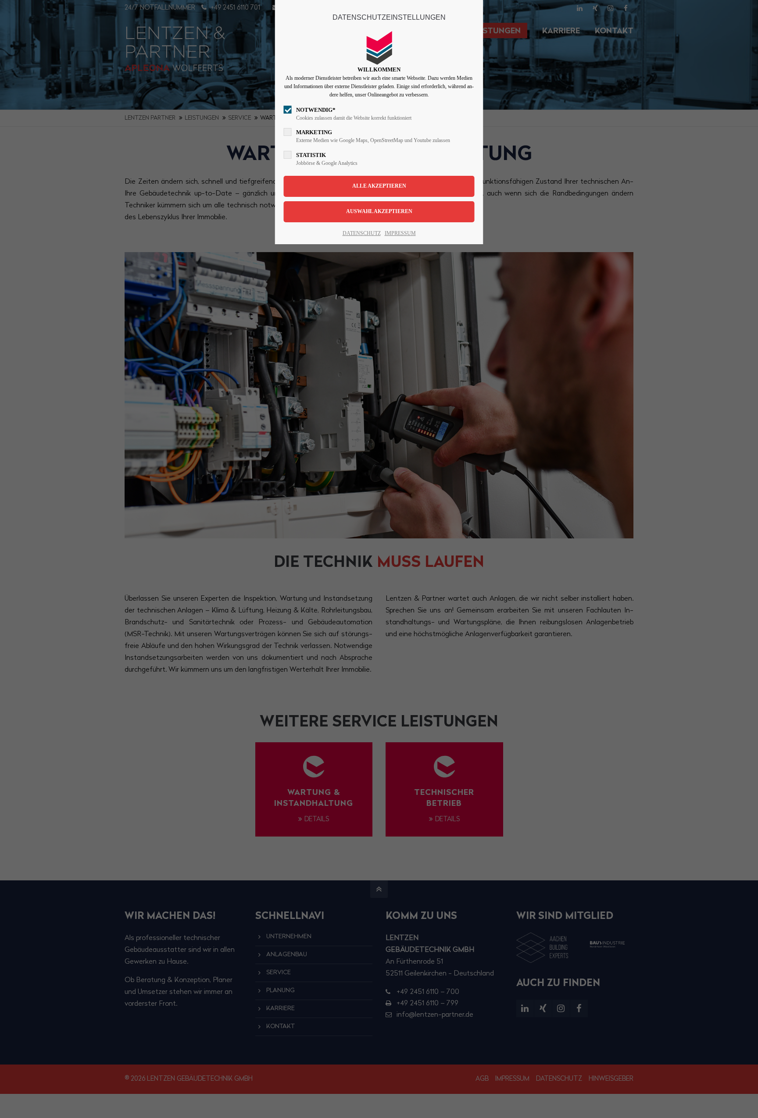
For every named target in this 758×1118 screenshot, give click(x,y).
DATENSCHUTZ (362, 233)
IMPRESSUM (400, 233)
